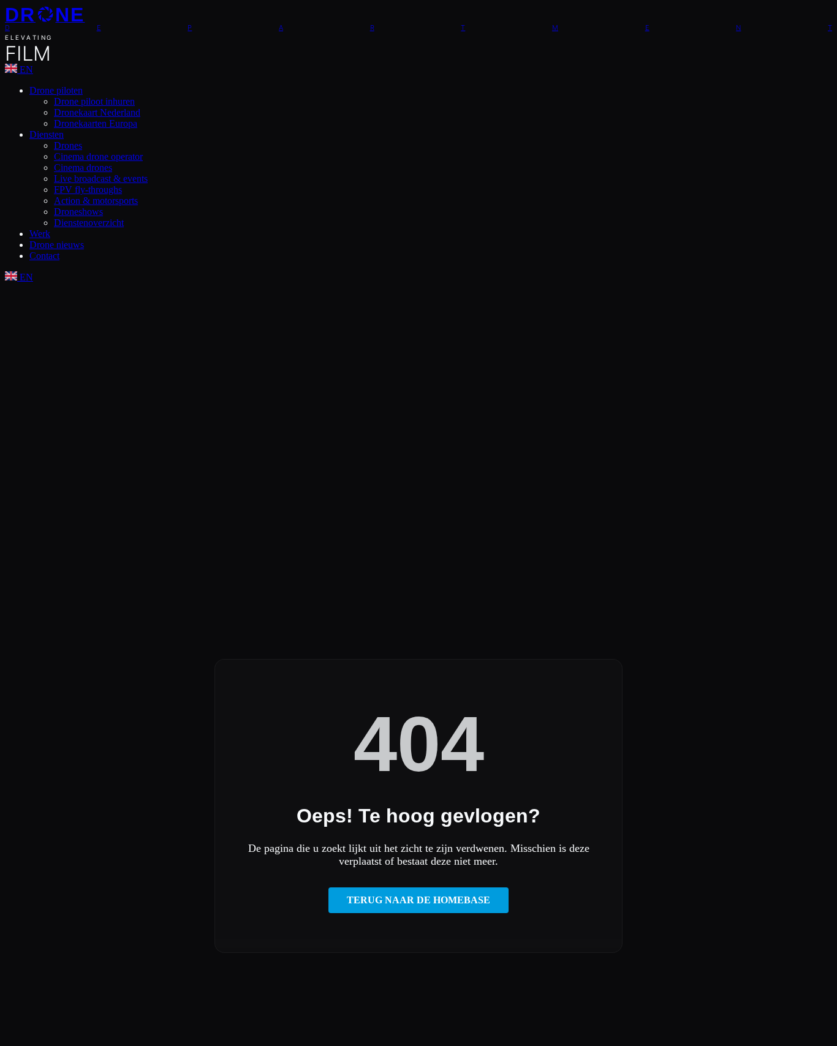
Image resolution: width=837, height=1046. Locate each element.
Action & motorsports (96, 200)
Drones (68, 145)
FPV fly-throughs (88, 189)
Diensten (46, 134)
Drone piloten (56, 90)
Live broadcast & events (101, 178)
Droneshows (78, 211)
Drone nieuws (56, 244)
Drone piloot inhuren (94, 101)
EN (25, 69)
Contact (44, 255)
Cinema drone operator (98, 156)
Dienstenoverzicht (89, 222)
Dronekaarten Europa (95, 123)
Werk (39, 233)
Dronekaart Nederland (97, 112)
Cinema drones (83, 167)
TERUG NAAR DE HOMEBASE (418, 900)
